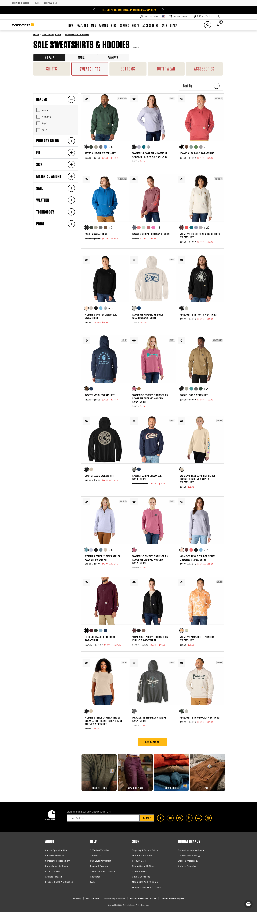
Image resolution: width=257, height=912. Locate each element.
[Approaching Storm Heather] (134, 227)
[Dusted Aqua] (86, 550)
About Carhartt (53, 871)
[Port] (91, 630)
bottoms (128, 69)
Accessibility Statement (114, 898)
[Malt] (134, 308)
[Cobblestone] (96, 147)
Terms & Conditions (142, 855)
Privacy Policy (92, 898)
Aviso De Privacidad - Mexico (143, 898)
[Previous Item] (97, 9)
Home (36, 34)
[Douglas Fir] (201, 388)
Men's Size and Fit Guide (145, 881)
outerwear (166, 69)
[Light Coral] (86, 308)
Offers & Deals (139, 871)
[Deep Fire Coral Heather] (186, 227)
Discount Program (99, 866)
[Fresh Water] (201, 550)
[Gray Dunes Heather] (91, 308)
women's (113, 57)
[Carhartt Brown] (139, 388)
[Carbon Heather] (100, 147)
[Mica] (139, 147)
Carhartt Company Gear (46, 3)
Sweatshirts (89, 69)
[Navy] (91, 388)
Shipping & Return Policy (145, 850)
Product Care (139, 860)
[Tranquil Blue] (100, 308)
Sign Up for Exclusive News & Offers (89, 811)
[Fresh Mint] (143, 227)
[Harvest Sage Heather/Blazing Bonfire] (196, 147)
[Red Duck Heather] (86, 388)
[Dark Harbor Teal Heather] (191, 147)
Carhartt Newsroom (55, 855)
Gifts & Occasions (141, 876)
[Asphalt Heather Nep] (201, 227)
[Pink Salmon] (191, 550)
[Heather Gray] (148, 147)
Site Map (77, 898)
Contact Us (96, 855)
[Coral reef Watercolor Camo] (182, 630)
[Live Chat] (219, 16)
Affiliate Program (54, 876)
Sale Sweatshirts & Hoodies (77, 34)
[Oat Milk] (91, 469)
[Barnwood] (182, 227)
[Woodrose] (134, 388)
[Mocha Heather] (186, 147)
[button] (86, 98)
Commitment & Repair (56, 866)
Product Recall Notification (59, 881)
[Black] (86, 147)
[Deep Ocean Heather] (139, 308)
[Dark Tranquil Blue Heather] (105, 147)
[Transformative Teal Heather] (191, 388)
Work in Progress (187, 860)
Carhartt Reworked (20, 3)
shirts (51, 69)
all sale (49, 57)
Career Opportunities (56, 850)
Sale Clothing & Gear (51, 34)
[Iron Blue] (100, 550)
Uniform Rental (186, 866)
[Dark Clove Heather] (105, 227)
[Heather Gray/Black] (201, 147)
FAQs (92, 881)
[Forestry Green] (91, 147)
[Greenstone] (143, 147)
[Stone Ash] (91, 711)
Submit (147, 818)
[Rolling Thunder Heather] (100, 630)
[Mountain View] (96, 630)
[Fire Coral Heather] (139, 227)
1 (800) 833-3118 (99, 850)
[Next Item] (159, 9)
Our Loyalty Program (100, 860)
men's (81, 57)
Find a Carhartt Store (143, 866)
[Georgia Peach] (182, 550)
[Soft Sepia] (143, 630)
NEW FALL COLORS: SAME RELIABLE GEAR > (128, 9)
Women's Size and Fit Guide (146, 887)
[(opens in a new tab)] (159, 818)
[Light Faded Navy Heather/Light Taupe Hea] (196, 227)
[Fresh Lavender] (91, 550)
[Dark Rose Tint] (148, 227)
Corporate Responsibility (57, 860)
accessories (204, 69)
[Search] (207, 25)
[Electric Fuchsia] (153, 227)
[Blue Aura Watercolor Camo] (186, 630)
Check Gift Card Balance (102, 871)
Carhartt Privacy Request (172, 898)
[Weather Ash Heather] (134, 469)
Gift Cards (95, 876)
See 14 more (152, 742)
